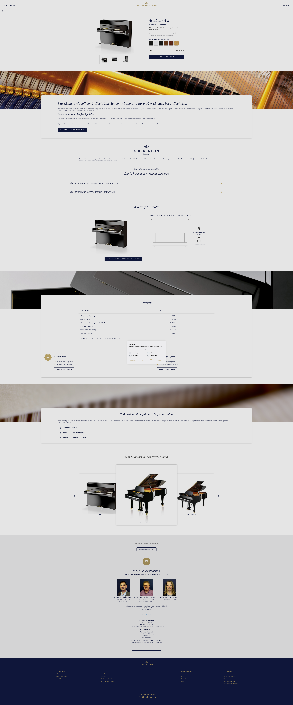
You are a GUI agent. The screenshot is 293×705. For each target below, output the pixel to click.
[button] (131, 343)
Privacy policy (161, 343)
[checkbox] (130, 353)
